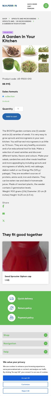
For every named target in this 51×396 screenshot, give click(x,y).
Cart (29, 6)
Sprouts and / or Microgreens (16, 21)
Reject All (25, 391)
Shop (4, 19)
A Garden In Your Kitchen (14, 24)
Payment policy (25, 317)
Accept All (25, 378)
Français (30, 8)
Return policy (25, 308)
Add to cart (11, 116)
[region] (25, 377)
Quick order (32, 4)
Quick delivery (25, 298)
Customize (25, 384)
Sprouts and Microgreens (24, 19)
